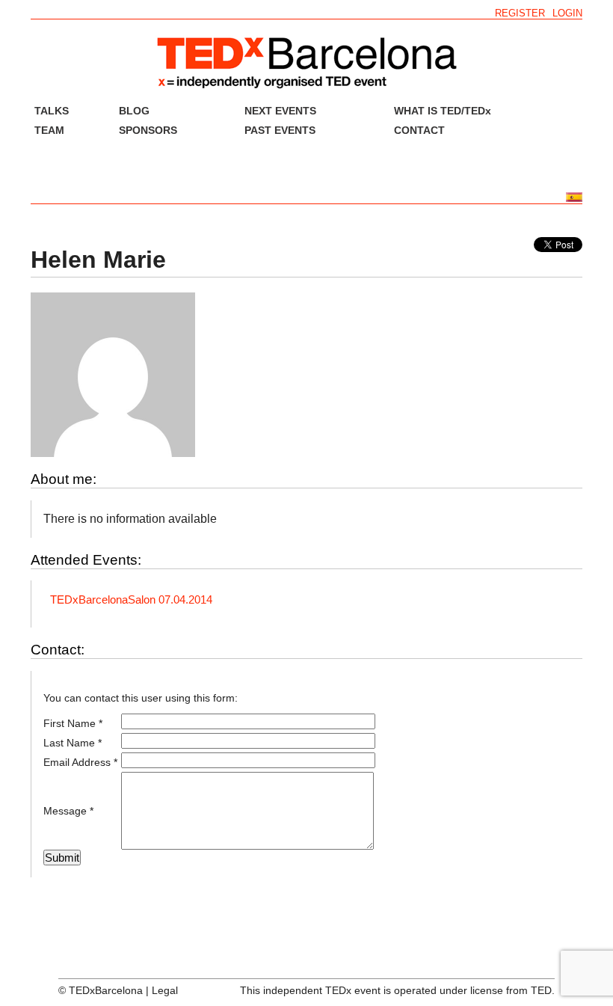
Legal (165, 990)
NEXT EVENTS (280, 111)
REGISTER (520, 13)
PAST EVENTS (279, 130)
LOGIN (567, 13)
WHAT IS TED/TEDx (442, 111)
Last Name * (72, 743)
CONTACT (419, 130)
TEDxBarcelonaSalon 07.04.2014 (131, 599)
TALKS (51, 111)
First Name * (72, 723)
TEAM (49, 130)
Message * (68, 811)
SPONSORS (148, 130)
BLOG (134, 111)
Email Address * (80, 762)
